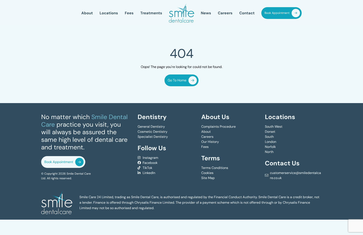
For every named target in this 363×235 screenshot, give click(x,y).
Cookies (207, 173)
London (270, 142)
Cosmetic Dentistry (152, 132)
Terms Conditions (214, 168)
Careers (225, 13)
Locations (109, 13)
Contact (247, 13)
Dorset (270, 132)
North (269, 152)
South (269, 137)
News (206, 13)
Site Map (208, 178)
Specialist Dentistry (153, 137)
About (87, 13)
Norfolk (270, 147)
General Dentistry (151, 127)
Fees (129, 13)
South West (273, 127)
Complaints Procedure (218, 127)
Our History (210, 142)
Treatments (151, 13)
